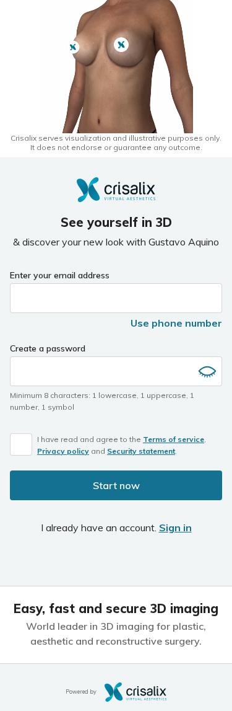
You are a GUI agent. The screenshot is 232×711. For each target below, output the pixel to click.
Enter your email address (60, 275)
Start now (116, 485)
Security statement (141, 451)
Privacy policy (63, 451)
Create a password (47, 348)
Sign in (175, 527)
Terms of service (173, 439)
